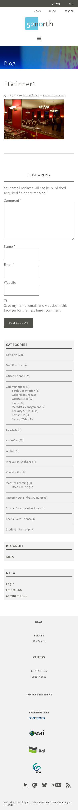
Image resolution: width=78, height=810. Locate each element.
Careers (39, 657)
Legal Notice (39, 676)
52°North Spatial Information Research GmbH (39, 23)
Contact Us (39, 671)
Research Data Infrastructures (25, 497)
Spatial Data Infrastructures (23, 508)
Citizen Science (15, 376)
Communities (14, 387)
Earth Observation (23, 391)
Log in (10, 584)
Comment (13, 200)
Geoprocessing (21, 395)
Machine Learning (17, 483)
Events (39, 635)
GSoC (9, 451)
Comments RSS (16, 596)
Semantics (18, 415)
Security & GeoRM (23, 411)
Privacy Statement (39, 694)
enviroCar (12, 440)
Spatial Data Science (19, 519)
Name (9, 246)
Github (56, 3)
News (37, 11)
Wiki (71, 3)
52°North (11, 355)
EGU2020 (11, 429)
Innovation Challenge (19, 461)
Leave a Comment (53, 95)
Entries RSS (14, 590)
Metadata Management (26, 407)
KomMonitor (14, 472)
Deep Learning (21, 487)
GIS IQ (10, 556)
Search (69, 11)
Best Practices (15, 365)
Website (10, 282)
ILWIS (15, 403)
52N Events (39, 641)
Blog (52, 11)
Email (9, 264)
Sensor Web (19, 419)
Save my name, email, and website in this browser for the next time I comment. (35, 308)
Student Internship (18, 529)
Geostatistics (20, 399)
